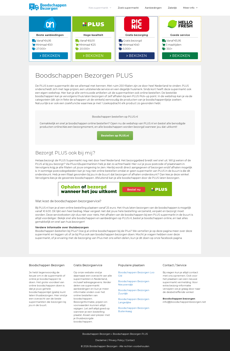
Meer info (188, 7)
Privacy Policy (116, 340)
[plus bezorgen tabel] (115, 189)
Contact (130, 340)
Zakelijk (172, 7)
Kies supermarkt (98, 7)
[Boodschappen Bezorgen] (47, 6)
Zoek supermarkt (128, 7)
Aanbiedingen (153, 7)
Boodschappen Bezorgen (96, 334)
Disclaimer (101, 340)
